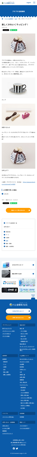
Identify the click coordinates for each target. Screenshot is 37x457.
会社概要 (22, 364)
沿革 (21, 372)
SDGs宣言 (23, 390)
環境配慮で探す (24, 341)
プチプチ (6, 194)
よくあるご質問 (6, 428)
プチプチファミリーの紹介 (8, 331)
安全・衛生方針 (23, 382)
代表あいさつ (23, 369)
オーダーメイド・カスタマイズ (27, 346)
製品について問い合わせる (18, 210)
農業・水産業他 (10, 246)
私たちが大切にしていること (26, 359)
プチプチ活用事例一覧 (11, 223)
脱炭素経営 (23, 387)
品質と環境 (22, 377)
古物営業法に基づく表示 (18, 440)
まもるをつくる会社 (24, 361)
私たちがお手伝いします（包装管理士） (27, 349)
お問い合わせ (5, 425)
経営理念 (22, 367)
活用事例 (4, 359)
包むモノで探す (24, 333)
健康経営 (22, 379)
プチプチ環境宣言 (25, 392)
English (29, 2)
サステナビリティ (24, 385)
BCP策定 (23, 408)
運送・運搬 (8, 243)
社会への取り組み (25, 400)
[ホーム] (2, 18)
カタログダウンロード (18, 311)
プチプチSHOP (23, 425)
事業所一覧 (22, 374)
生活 (7, 240)
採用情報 (22, 417)
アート (7, 235)
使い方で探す (24, 338)
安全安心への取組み (25, 405)
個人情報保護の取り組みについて (18, 442)
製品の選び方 (23, 344)
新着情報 (4, 431)
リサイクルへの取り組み (26, 397)
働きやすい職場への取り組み (27, 403)
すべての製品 (24, 331)
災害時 (7, 237)
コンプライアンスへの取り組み (18, 444)
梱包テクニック (9, 200)
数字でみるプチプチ (7, 328)
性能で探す (23, 336)
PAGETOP (33, 295)
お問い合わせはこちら (18, 317)
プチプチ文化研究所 (24, 428)
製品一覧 (22, 328)
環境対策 (8, 232)
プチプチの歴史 (6, 336)
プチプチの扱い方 (6, 333)
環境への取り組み (25, 395)
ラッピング (15, 200)
